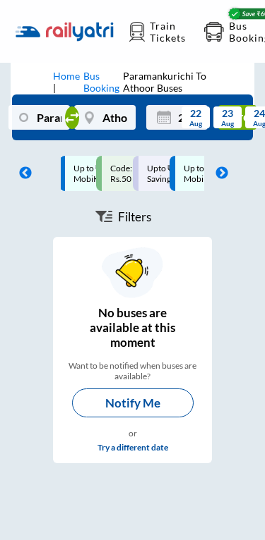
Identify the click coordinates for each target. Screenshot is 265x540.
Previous (21, 173)
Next (218, 173)
